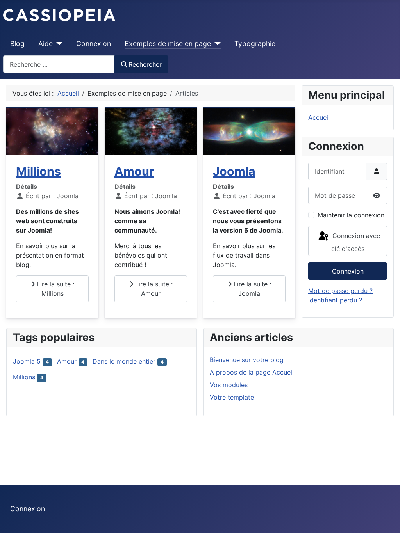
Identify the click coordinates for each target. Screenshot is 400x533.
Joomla (234, 171)
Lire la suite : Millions (54, 288)
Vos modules (229, 385)
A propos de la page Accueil (252, 372)
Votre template (232, 397)
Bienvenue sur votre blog (247, 360)
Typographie (254, 43)
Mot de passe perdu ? (340, 291)
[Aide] (57, 44)
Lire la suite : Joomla (251, 288)
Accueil (319, 117)
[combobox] (59, 64)
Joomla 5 (27, 361)
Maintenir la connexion (351, 215)
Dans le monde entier (124, 361)
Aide (45, 43)
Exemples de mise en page (168, 43)
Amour (134, 171)
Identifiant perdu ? (335, 300)
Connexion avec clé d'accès (355, 242)
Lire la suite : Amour (153, 288)
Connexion (93, 43)
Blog (17, 43)
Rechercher (145, 64)
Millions (38, 171)
